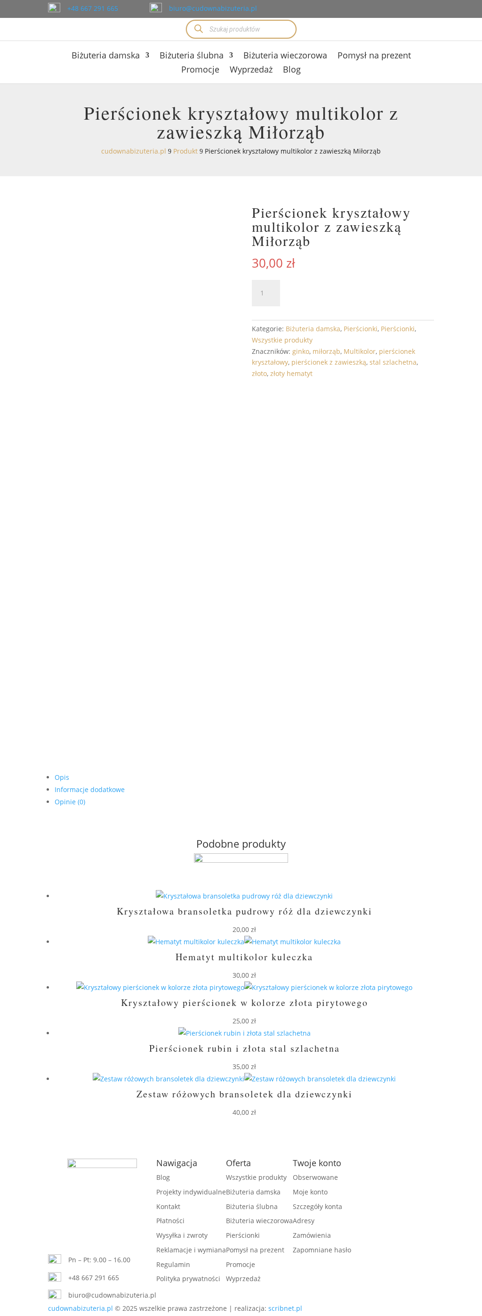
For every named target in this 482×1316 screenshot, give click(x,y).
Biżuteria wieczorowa (285, 56)
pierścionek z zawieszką (328, 362)
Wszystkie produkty (282, 339)
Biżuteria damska (106, 56)
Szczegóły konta (317, 1206)
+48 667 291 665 (92, 8)
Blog (292, 70)
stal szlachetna (393, 362)
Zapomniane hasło (322, 1249)
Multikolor (360, 351)
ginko (300, 351)
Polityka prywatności (188, 1278)
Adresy (303, 1220)
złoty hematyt (291, 373)
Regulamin (173, 1264)
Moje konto (310, 1191)
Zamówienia (312, 1235)
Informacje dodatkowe (90, 789)
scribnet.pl (285, 1308)
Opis (62, 777)
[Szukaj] (199, 29)
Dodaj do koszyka (353, 292)
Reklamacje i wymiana (191, 1249)
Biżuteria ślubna (192, 56)
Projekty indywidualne (191, 1191)
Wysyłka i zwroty (182, 1235)
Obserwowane (315, 1177)
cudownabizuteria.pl (80, 1308)
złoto (259, 373)
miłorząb (326, 351)
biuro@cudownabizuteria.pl (213, 8)
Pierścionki (361, 328)
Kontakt (168, 1206)
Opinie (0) (70, 801)
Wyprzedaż (251, 70)
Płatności (170, 1220)
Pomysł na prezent (374, 56)
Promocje (200, 70)
